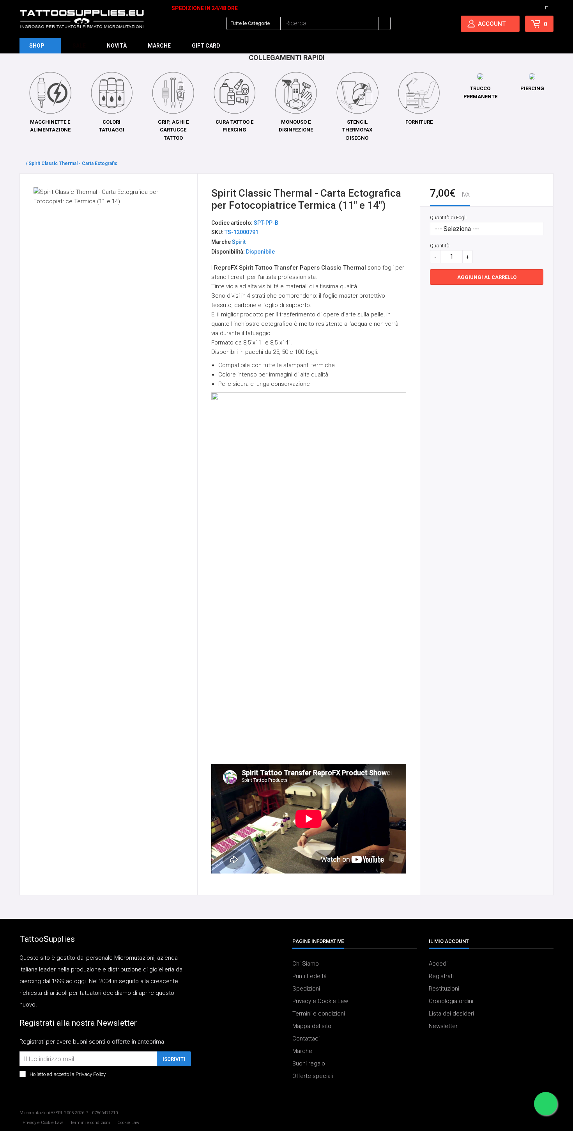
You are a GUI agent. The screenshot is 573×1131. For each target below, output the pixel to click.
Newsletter (443, 1026)
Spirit (239, 242)
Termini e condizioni (318, 1013)
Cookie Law (128, 1122)
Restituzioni (444, 989)
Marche (302, 1051)
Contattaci (306, 1038)
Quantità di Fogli (448, 217)
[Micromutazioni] (81, 19)
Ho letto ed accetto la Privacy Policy (68, 1075)
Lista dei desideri (451, 1013)
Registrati (441, 976)
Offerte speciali (312, 1076)
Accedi (438, 964)
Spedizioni (306, 989)
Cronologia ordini (451, 1001)
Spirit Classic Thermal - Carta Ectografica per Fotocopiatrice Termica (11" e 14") (117, 163)
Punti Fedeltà (309, 976)
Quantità (439, 246)
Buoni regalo (308, 1063)
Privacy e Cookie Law (320, 1001)
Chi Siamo (305, 964)
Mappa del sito (311, 1026)
